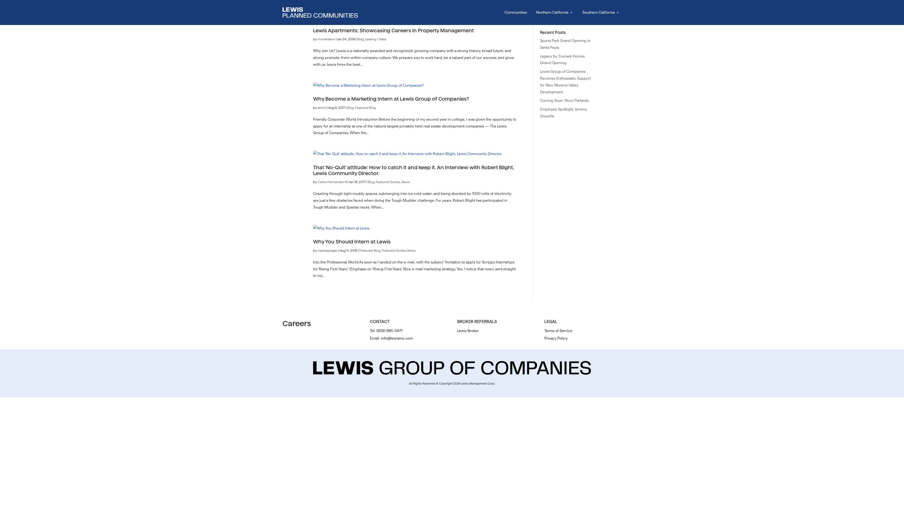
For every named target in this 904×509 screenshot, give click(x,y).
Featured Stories (388, 182)
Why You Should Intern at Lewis (352, 241)
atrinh (322, 108)
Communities (515, 12)
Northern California (552, 12)
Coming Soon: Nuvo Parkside (564, 101)
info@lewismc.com (397, 338)
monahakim (326, 39)
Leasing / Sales (375, 39)
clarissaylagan (328, 250)
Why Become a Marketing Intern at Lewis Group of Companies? (391, 99)
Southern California (598, 12)
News (405, 182)
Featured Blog (365, 108)
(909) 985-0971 (389, 331)
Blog (360, 39)
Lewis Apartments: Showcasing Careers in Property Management (393, 30)
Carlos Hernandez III (332, 182)
